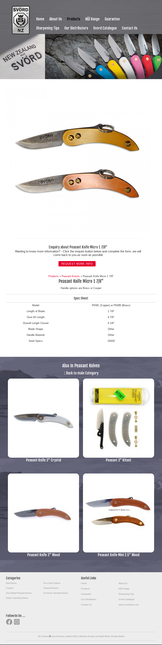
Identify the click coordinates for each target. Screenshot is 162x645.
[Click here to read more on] (43, 456)
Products (73, 19)
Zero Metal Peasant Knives (19, 593)
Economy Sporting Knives (55, 593)
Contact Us (129, 28)
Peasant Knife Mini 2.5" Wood (118, 555)
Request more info (77, 263)
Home (40, 19)
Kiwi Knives (11, 583)
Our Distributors (76, 28)
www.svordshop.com (129, 604)
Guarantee (112, 19)
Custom (9, 588)
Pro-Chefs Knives (51, 583)
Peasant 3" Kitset (118, 460)
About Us (55, 19)
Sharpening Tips (47, 28)
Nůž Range (92, 19)
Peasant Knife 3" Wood (43, 555)
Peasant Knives (71, 276)
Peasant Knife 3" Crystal (43, 460)
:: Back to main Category (81, 373)
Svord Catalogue (105, 28)
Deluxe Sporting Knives (17, 598)
